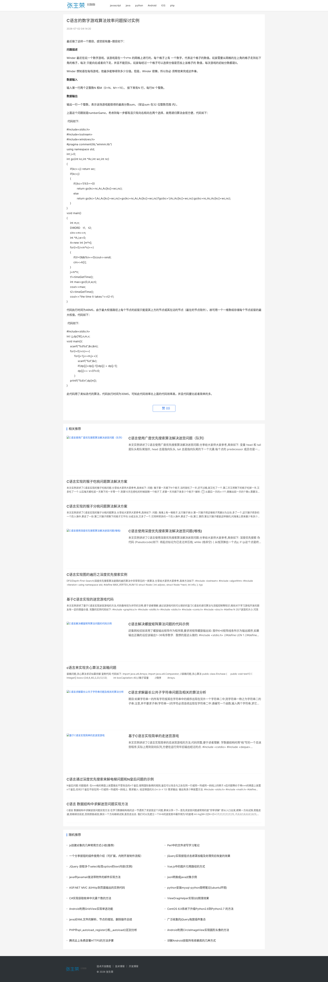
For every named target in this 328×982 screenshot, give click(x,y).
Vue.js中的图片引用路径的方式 (186, 866)
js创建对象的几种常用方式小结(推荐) (91, 845)
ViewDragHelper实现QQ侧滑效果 (188, 898)
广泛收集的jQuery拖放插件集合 (186, 919)
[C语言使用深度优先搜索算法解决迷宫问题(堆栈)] (96, 547)
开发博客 (133, 966)
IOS (163, 5)
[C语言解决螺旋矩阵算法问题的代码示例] (96, 640)
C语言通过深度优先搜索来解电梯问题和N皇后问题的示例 (110, 779)
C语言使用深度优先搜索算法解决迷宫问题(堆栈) (165, 531)
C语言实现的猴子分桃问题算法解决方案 (97, 506)
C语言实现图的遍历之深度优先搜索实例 (97, 575)
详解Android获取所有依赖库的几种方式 (191, 940)
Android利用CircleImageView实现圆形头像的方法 (198, 930)
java (128, 5)
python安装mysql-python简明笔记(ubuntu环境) (197, 887)
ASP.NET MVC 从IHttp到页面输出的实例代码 (97, 887)
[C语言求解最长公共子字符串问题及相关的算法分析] (96, 708)
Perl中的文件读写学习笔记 (183, 845)
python (139, 5)
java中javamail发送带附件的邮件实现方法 (95, 877)
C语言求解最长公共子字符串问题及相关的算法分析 (167, 692)
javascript (115, 5)
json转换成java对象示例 (182, 877)
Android (152, 5)
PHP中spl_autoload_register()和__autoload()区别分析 (103, 930)
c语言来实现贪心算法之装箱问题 (91, 668)
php (172, 5)
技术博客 (120, 966)
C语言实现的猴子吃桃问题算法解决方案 (97, 482)
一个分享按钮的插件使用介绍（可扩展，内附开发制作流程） (106, 856)
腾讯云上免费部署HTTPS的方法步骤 (91, 940)
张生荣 (109, 971)
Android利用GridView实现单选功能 (91, 908)
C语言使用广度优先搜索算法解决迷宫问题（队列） (167, 438)
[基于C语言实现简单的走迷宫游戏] (96, 751)
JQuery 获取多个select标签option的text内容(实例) (101, 866)
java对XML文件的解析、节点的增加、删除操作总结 (100, 919)
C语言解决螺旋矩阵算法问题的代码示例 (158, 624)
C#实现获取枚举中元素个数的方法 (90, 898)
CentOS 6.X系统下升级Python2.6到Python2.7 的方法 (200, 908)
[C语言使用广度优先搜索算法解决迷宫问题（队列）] (96, 454)
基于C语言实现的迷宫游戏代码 (90, 599)
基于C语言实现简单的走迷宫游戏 (153, 736)
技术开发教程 (104, 966)
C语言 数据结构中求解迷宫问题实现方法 (97, 804)
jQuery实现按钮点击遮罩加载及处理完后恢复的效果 (198, 856)
